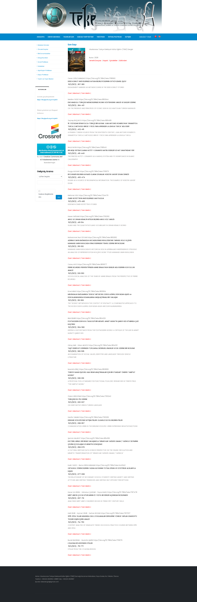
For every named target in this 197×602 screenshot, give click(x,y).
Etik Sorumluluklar (44, 53)
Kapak (105, 60)
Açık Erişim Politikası (45, 70)
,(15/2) (102, 126)
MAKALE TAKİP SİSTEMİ (85, 37)
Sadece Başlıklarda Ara (46, 195)
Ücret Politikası (43, 62)
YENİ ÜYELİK (101, 37)
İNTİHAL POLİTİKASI (115, 37)
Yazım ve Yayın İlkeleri (45, 79)
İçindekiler (114, 60)
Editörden (123, 60)
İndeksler (41, 66)
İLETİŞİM (128, 37)
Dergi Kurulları (43, 58)
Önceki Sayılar (43, 49)
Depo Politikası (43, 75)
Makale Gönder (43, 45)
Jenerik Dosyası (95, 60)
